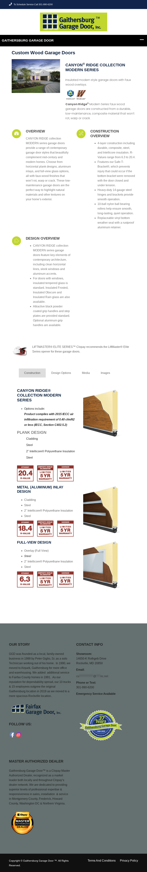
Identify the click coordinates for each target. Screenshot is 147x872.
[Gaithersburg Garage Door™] (73, 21)
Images (105, 372)
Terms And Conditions (102, 860)
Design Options (61, 372)
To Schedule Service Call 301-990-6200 (33, 4)
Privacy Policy (129, 860)
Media (86, 372)
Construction (32, 372)
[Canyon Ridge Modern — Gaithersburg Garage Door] (36, 76)
